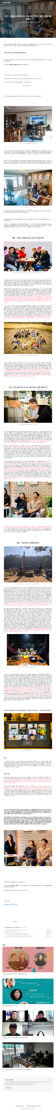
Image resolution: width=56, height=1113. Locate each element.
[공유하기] (8, 921)
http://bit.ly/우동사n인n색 (11, 904)
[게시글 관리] (10, 921)
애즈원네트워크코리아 (19, 1106)
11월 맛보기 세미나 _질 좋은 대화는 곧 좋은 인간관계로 (15, 933)
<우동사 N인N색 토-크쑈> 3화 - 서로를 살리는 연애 (15, 929)
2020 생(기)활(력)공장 (9, 927)
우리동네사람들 (6, 2)
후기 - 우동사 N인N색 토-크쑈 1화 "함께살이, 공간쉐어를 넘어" (17, 934)
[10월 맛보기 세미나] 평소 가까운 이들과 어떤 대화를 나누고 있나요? (18, 936)
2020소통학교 (16, 927)
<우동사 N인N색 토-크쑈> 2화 (11, 931)
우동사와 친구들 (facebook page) (33, 1106)
